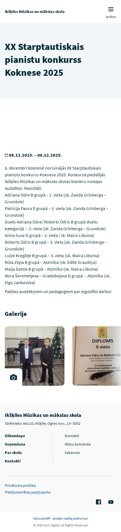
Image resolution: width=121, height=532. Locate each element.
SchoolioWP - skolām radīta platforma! (60, 518)
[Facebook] (97, 502)
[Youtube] (110, 502)
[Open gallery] (13, 377)
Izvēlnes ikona (111, 9)
